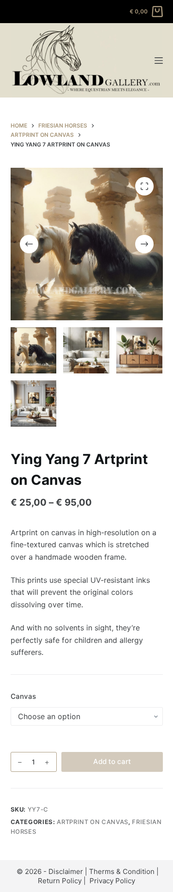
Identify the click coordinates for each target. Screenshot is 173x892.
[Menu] (159, 60)
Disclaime (64, 871)
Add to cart (112, 761)
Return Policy (60, 880)
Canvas (23, 696)
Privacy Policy (112, 880)
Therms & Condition (122, 871)
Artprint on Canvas (92, 821)
